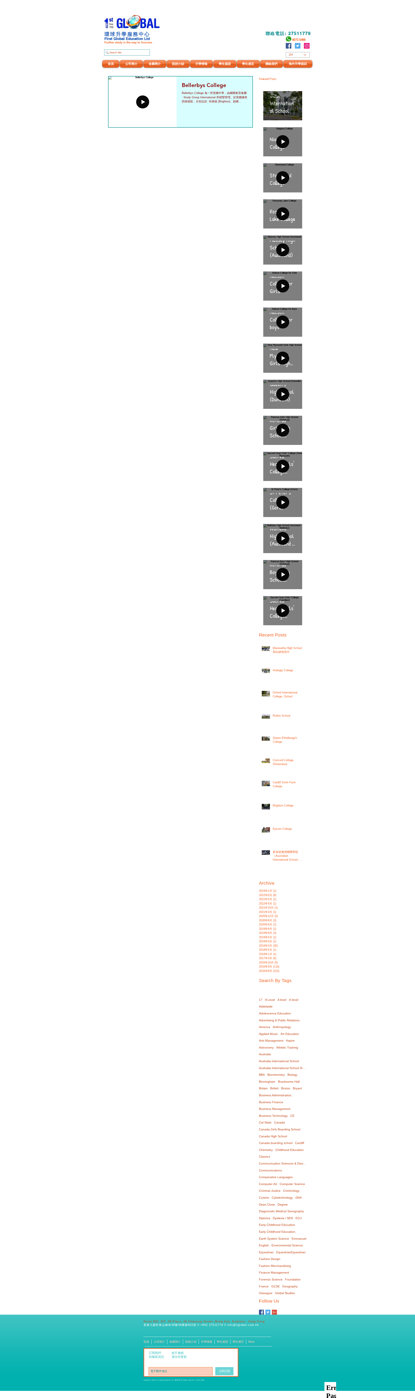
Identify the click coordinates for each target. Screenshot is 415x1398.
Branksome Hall (289, 1081)
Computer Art (268, 1184)
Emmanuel (299, 1238)
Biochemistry (276, 1074)
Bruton (285, 1088)
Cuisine (264, 1197)
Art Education (290, 1034)
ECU (298, 1218)
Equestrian (266, 1252)
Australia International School (279, 1061)
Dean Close (267, 1204)
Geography (290, 1286)
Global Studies (285, 1293)
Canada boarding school (275, 1143)
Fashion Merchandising (275, 1266)
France (264, 1286)
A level (282, 999)
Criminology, (291, 1190)
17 (260, 999)
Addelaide (266, 1006)
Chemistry (266, 1150)
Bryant (297, 1088)
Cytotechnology (282, 1197)
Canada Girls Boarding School (279, 1129)
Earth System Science (274, 1238)
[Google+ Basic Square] (274, 1312)
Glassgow (265, 1293)
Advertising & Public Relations (279, 1020)
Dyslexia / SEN (283, 1218)
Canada (279, 1122)
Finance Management (274, 1272)
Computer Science (292, 1184)
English (264, 1245)
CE (292, 1115)
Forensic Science (271, 1279)
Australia (265, 1054)
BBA (262, 1074)
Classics (264, 1156)
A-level (293, 999)
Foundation (293, 1279)
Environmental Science (287, 1245)
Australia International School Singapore (282, 1068)
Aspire (290, 1040)
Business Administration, (275, 1095)
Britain (263, 1088)
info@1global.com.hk (243, 1325)
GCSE (275, 1286)
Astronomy (266, 1047)
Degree (283, 1204)
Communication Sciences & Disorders (282, 1163)
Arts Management (271, 1040)
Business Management (274, 1109)
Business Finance (271, 1102)
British (274, 1088)
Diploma (264, 1218)
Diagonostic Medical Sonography (281, 1211)
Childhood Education (289, 1150)
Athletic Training (287, 1047)
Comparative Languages (276, 1177)
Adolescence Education (275, 1013)
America (264, 1027)
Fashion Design (269, 1259)
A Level (270, 999)
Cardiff (299, 1143)
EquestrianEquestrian (291, 1252)
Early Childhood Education (277, 1225)
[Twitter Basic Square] (267, 1312)
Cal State (265, 1122)
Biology (292, 1074)
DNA (298, 1197)
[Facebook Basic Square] (261, 1312)
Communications (270, 1170)
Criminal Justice (270, 1190)
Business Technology (273, 1115)
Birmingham (267, 1081)
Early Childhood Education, (277, 1231)
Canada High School (273, 1136)
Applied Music (268, 1034)
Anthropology (282, 1027)
